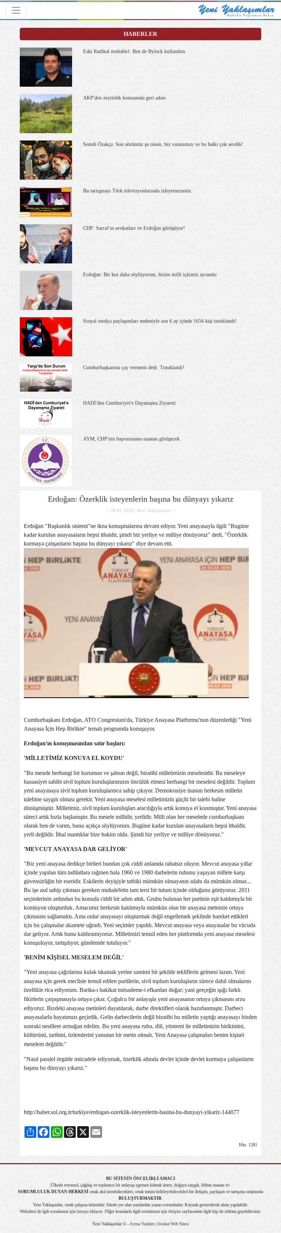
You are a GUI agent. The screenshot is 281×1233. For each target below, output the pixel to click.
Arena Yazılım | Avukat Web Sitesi (159, 1223)
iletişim (174, 1211)
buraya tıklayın (89, 1211)
